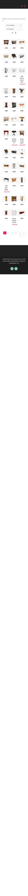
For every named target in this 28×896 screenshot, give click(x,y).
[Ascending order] (20, 25)
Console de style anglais (22, 141)
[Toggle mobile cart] (21, 6)
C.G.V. (18, 263)
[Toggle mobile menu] (25, 6)
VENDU (6, 48)
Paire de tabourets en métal (14, 220)
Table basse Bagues (6, 187)
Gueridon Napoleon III (14, 141)
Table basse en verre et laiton (22, 79)
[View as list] (15, 32)
